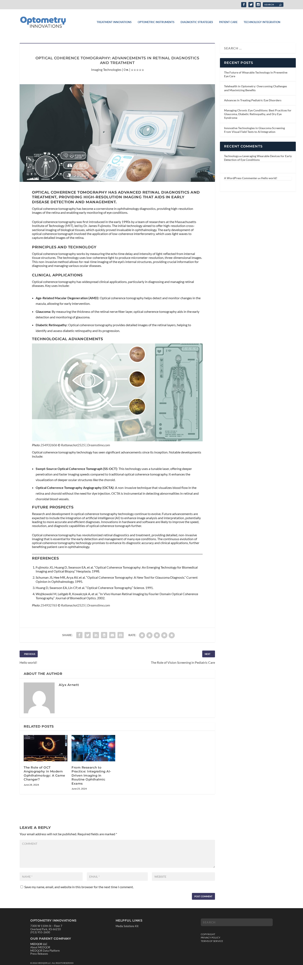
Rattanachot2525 (73, 445)
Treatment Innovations (114, 22)
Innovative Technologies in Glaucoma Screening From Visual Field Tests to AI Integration (254, 129)
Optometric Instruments (156, 22)
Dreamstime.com (98, 445)
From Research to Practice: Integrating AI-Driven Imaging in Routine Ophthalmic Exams (91, 775)
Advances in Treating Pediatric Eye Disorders (252, 100)
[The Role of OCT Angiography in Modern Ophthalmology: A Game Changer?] (45, 748)
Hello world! (269, 178)
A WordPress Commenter (240, 178)
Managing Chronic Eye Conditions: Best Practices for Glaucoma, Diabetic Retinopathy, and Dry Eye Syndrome (257, 114)
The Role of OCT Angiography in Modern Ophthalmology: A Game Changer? (44, 773)
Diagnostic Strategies (197, 22)
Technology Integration (262, 22)
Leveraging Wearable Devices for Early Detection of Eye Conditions (258, 157)
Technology (231, 156)
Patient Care (228, 22)
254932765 (48, 605)
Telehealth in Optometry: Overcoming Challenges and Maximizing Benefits (255, 88)
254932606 (48, 445)
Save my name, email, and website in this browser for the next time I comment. (79, 887)
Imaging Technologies (106, 69)
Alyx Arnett (69, 685)
